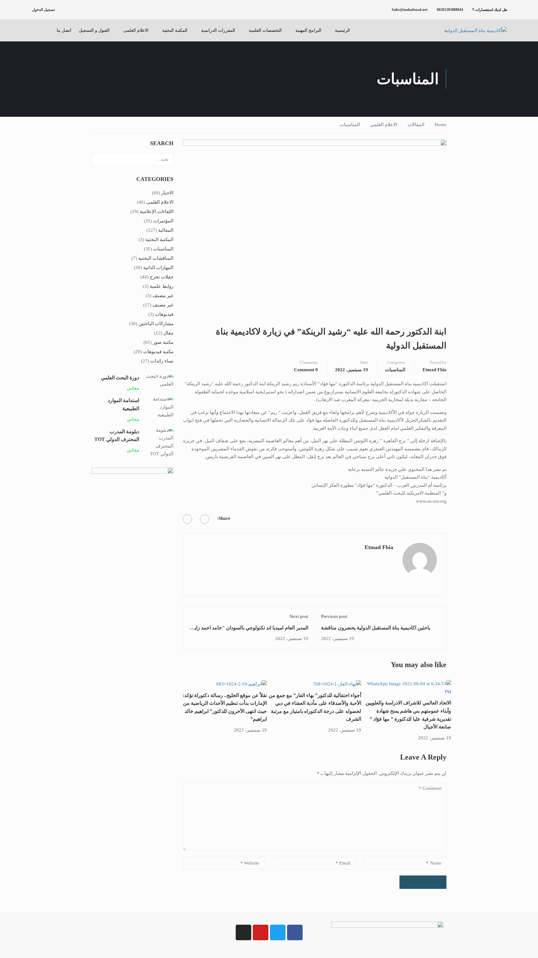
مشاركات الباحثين (156, 323)
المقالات (416, 124)
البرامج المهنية (308, 30)
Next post (299, 616)
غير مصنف (163, 295)
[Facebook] (204, 519)
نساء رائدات (161, 360)
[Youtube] (260, 932)
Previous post (334, 616)
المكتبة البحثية (174, 30)
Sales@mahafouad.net (409, 9)
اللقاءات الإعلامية (156, 211)
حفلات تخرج (161, 276)
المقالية (165, 230)
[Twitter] (187, 519)
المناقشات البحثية (155, 258)
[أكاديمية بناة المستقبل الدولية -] (468, 30)
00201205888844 (450, 9)
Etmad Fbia (434, 369)
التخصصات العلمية (265, 30)
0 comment (306, 369)
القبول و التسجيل (94, 30)
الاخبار (167, 192)
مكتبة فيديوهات (158, 351)
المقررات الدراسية (218, 30)
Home (440, 124)
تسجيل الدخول (43, 9)
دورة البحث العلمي (120, 377)
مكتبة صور (163, 342)
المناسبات (350, 124)
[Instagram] (243, 932)
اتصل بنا (64, 30)
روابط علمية (161, 286)
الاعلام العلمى (136, 30)
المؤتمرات (163, 220)
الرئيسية (342, 30)
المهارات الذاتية (158, 267)
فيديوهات (164, 314)
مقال (168, 332)
